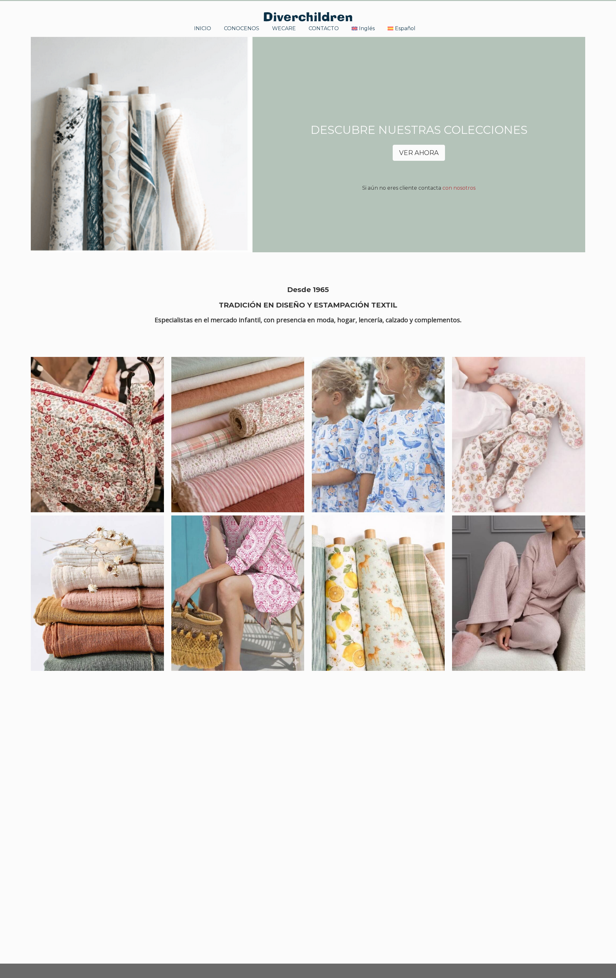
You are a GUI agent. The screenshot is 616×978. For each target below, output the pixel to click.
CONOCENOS (241, 28)
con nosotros (458, 188)
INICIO (202, 28)
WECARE (284, 28)
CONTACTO (324, 28)
